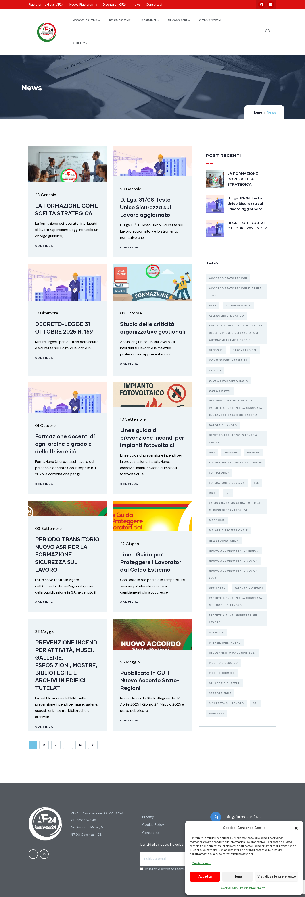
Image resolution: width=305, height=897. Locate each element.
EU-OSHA (231, 452)
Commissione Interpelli (228, 360)
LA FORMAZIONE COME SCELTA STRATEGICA (242, 178)
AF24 (212, 305)
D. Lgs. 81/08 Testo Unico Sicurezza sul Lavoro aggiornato (145, 207)
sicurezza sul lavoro (226, 703)
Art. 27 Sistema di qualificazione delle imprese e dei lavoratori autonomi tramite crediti (235, 333)
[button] (296, 828)
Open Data (217, 588)
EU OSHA (253, 452)
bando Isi (216, 350)
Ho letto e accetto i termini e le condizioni (178, 869)
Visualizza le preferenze (276, 876)
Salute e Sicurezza (224, 683)
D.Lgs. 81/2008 (220, 390)
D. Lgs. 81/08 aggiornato (228, 380)
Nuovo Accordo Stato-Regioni (234, 550)
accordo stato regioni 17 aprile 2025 (235, 292)
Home (257, 112)
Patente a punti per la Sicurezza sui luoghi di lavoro (235, 601)
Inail (212, 493)
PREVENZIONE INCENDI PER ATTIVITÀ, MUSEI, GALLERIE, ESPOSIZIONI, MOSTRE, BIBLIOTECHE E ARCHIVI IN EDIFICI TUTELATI (67, 665)
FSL (256, 482)
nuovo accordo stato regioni (233, 560)
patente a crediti (248, 588)
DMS (212, 452)
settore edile (220, 693)
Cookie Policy (229, 888)
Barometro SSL (245, 350)
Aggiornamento (238, 305)
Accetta (205, 876)
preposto (216, 632)
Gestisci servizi (201, 863)
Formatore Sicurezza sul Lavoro (235, 462)
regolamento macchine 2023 (232, 652)
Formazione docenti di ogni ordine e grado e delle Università (65, 444)
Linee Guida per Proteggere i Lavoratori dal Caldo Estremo (151, 562)
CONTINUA (44, 246)
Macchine (217, 520)
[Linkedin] (270, 4)
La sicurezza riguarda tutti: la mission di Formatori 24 (234, 506)
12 (80, 745)
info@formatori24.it (243, 816)
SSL (255, 703)
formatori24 (219, 472)
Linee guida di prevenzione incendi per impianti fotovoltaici (152, 437)
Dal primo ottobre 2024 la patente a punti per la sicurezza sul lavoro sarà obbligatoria (235, 408)
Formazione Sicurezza (227, 482)
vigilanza (216, 713)
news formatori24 (224, 540)
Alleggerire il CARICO (226, 315)
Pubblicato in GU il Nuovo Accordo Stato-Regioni (149, 680)
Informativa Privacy (252, 888)
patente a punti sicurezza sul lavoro (233, 619)
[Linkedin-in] (44, 854)
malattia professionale (228, 530)
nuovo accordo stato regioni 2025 (233, 574)
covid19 (215, 370)
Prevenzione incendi (225, 642)
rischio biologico (223, 662)
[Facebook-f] (33, 854)
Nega (238, 876)
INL (228, 493)
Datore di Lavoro (223, 425)
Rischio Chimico (222, 673)
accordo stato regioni (228, 278)
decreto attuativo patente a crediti (233, 439)
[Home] (47, 32)
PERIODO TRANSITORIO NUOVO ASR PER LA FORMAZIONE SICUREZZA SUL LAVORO (67, 554)
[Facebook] (261, 4)
